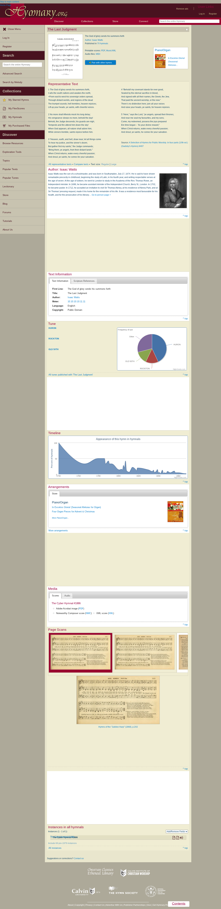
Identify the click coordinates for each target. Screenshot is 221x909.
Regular (105, 164)
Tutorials (7, 221)
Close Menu (14, 29)
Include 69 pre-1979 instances (62, 843)
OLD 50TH (54, 349)
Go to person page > (101, 195)
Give (149, 905)
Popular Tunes (10, 178)
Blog (5, 203)
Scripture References (84, 281)
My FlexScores (16, 108)
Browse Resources (13, 143)
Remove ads (182, 9)
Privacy (88, 905)
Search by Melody (12, 82)
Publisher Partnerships (134, 905)
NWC (88, 613)
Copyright (79, 905)
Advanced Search (12, 73)
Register (213, 14)
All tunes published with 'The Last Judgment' (71, 374)
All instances (55, 848)
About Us (8, 229)
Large (113, 164)
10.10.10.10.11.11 (76, 301)
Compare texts (81, 164)
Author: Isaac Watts (94, 40)
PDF (103, 50)
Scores (55, 595)
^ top (185, 164)
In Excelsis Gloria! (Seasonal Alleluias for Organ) (76, 507)
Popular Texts (10, 169)
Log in (202, 14)
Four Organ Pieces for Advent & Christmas (73, 511)
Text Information (60, 281)
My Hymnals (15, 117)
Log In (6, 38)
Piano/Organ (162, 50)
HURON (52, 328)
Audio (67, 595)
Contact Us (99, 905)
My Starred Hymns (18, 100)
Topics (6, 160)
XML (111, 613)
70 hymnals (102, 43)
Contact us (79, 858)
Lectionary (8, 186)
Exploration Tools (12, 152)
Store (115, 21)
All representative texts (60, 164)
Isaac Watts (74, 297)
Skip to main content (9, 2)
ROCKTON (54, 338)
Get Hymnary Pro (161, 905)
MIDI (98, 54)
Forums (7, 212)
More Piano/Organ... (60, 518)
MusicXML (111, 50)
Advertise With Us (114, 905)
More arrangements (58, 530)
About (70, 905)
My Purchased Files (19, 125)
